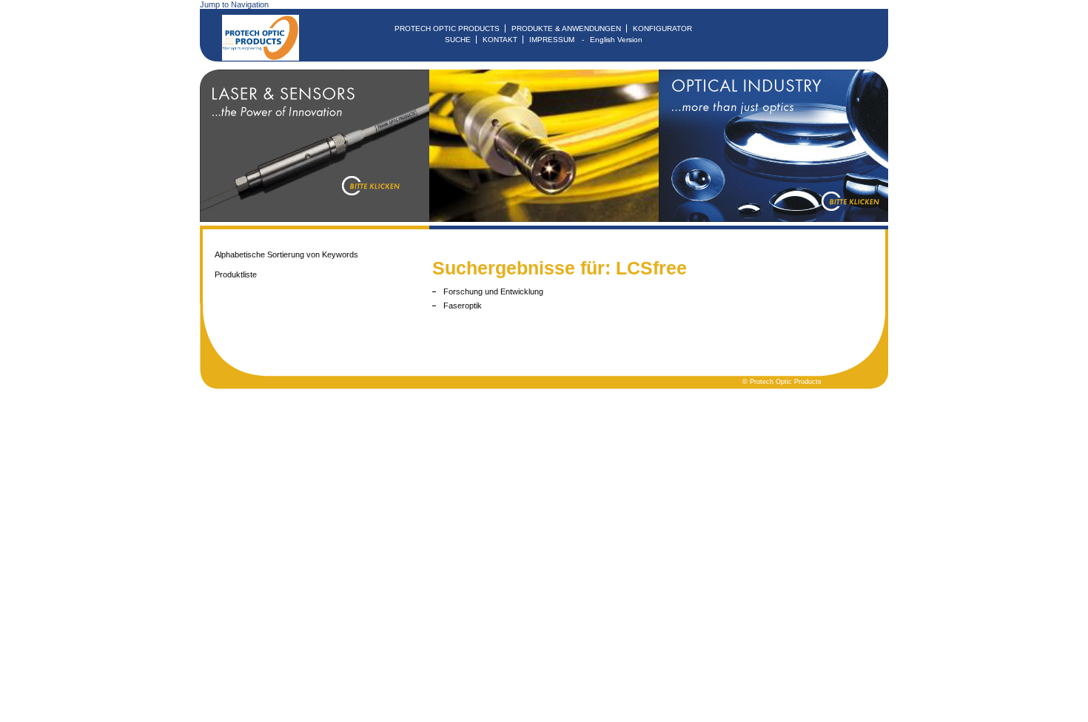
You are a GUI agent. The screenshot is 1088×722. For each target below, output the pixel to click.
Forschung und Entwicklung (493, 291)
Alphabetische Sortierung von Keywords (286, 254)
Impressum (551, 40)
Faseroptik (462, 305)
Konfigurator (662, 28)
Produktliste (236, 274)
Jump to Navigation (234, 4)
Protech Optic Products (447, 28)
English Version (616, 40)
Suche (458, 40)
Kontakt (500, 40)
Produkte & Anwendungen (566, 28)
